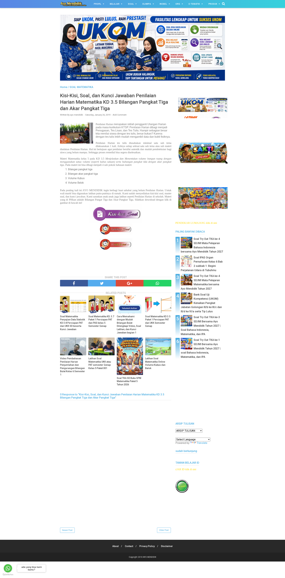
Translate (202, 443)
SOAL (131, 4)
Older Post (164, 530)
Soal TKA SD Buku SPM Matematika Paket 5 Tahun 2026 (129, 381)
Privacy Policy (147, 546)
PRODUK (212, 4)
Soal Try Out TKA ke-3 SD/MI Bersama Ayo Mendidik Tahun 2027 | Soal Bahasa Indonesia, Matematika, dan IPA (201, 326)
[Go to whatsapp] (8, 568)
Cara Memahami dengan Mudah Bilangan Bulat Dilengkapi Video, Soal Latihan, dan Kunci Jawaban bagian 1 (129, 324)
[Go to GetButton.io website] (8, 575)
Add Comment (120, 115)
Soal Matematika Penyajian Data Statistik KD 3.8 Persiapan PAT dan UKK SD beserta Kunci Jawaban (72, 323)
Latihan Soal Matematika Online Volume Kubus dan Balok (155, 363)
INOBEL (163, 4)
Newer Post (67, 530)
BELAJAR (115, 4)
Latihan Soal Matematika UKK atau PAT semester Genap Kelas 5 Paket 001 (99, 363)
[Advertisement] (115, 504)
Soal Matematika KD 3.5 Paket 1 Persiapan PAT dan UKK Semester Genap (157, 321)
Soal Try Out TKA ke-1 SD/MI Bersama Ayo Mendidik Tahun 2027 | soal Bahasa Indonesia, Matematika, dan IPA (201, 348)
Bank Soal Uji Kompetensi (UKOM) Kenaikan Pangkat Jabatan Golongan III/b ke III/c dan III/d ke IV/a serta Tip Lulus (201, 303)
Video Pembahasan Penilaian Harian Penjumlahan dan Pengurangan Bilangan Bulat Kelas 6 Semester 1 (72, 366)
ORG (177, 4)
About (115, 546)
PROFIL (97, 4)
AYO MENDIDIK (149, 557)
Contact (129, 546)
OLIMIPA (146, 4)
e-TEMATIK (194, 4)
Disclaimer (167, 546)
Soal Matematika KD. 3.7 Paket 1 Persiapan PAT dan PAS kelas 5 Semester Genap (101, 321)
